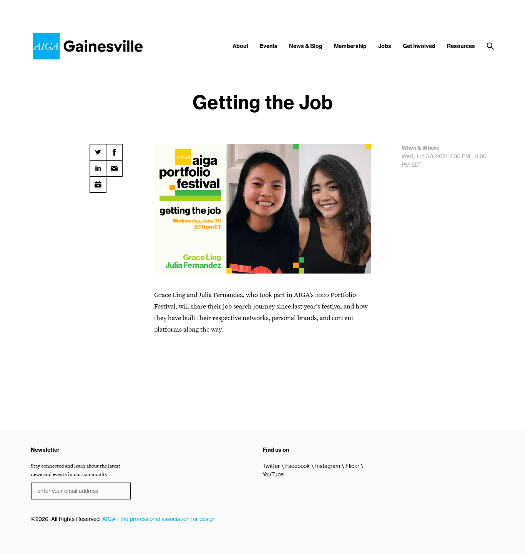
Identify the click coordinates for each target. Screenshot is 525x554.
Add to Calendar (98, 182)
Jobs (384, 46)
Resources (461, 46)
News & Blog (305, 46)
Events (268, 46)
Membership (350, 46)
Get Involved (419, 46)
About (240, 46)
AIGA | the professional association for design (159, 519)
